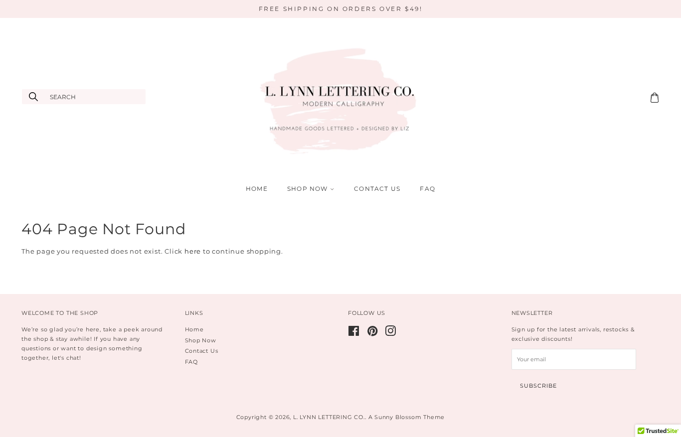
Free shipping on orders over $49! (341, 8)
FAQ (427, 188)
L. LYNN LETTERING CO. (329, 417)
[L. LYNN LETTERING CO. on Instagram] (390, 333)
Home (257, 188)
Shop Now (308, 188)
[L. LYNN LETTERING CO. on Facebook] (354, 333)
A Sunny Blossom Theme (406, 417)
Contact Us (377, 188)
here (192, 251)
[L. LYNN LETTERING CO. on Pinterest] (372, 333)
